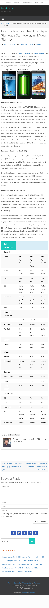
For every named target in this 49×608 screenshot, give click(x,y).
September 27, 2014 (26, 44)
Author (4, 434)
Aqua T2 (21, 53)
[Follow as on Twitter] (19, 532)
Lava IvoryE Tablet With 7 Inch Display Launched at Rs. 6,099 (12, 466)
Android (7, 23)
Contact (16, 3)
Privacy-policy (26, 582)
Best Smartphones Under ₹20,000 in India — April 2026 (20, 567)
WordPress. (31, 592)
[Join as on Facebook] (13, 532)
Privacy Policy (27, 3)
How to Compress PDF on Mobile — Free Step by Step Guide (22, 564)
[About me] (24, 532)
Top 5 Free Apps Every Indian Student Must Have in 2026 (21, 560)
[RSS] (35, 532)
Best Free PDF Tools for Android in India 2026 (17, 571)
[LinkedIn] (30, 532)
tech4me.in (7, 8)
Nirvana (24, 592)
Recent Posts (14, 434)
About (8, 3)
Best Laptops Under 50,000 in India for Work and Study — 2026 (23, 556)
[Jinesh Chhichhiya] (7, 446)
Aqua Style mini (39, 53)
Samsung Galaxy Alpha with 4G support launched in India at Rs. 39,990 (36, 466)
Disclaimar (37, 582)
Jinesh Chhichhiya (10, 44)
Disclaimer (39, 3)
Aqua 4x (28, 53)
